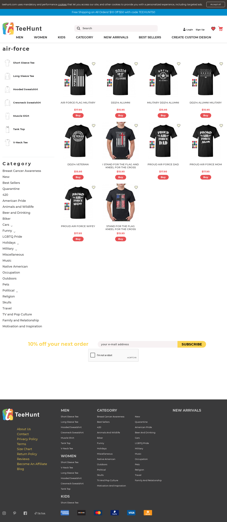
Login (189, 29)
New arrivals (116, 37)
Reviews (23, 459)
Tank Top (65, 443)
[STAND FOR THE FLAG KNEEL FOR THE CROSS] (120, 202)
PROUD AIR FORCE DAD (163, 164)
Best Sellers (150, 37)
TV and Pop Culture (17, 314)
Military (8, 248)
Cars (5, 225)
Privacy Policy (27, 439)
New (5, 177)
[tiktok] (40, 513)
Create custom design (191, 37)
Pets (5, 284)
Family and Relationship (20, 320)
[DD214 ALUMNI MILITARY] (206, 78)
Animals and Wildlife (18, 207)
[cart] (220, 28)
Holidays (8, 242)
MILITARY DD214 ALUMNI (163, 102)
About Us (24, 429)
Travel (7, 308)
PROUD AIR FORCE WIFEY (78, 226)
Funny (7, 231)
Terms (21, 444)
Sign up (200, 29)
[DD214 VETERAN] (78, 140)
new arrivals (187, 410)
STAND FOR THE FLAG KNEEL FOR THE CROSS (121, 228)
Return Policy (27, 454)
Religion (8, 296)
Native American (15, 266)
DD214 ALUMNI (120, 102)
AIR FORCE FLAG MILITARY (78, 102)
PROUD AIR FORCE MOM (206, 164)
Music (6, 260)
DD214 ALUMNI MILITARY (206, 102)
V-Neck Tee (67, 448)
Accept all (215, 4)
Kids (61, 37)
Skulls (6, 302)
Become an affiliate (32, 464)
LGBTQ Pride (12, 236)
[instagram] (4, 513)
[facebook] (25, 513)
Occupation (11, 272)
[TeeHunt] (27, 28)
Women (40, 37)
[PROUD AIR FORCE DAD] (163, 140)
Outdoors (9, 278)
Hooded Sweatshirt (71, 427)
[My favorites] (213, 28)
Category (84, 37)
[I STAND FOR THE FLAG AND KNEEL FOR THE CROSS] (120, 140)
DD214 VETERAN (78, 164)
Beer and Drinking (16, 213)
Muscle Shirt (67, 437)
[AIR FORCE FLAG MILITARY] (78, 78)
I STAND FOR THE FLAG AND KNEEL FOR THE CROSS (120, 166)
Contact (23, 434)
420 (5, 195)
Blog (20, 469)
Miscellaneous (13, 254)
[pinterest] (14, 513)
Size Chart (24, 449)
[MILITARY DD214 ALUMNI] (163, 78)
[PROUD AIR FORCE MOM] (206, 140)
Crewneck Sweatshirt (72, 432)
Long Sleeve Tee (69, 422)
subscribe (192, 344)
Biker (6, 219)
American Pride (14, 201)
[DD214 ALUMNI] (120, 78)
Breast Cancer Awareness (21, 171)
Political (8, 290)
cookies (62, 4)
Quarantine (11, 189)
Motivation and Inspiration (22, 326)
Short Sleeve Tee (69, 416)
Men (19, 37)
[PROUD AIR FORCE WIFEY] (78, 202)
